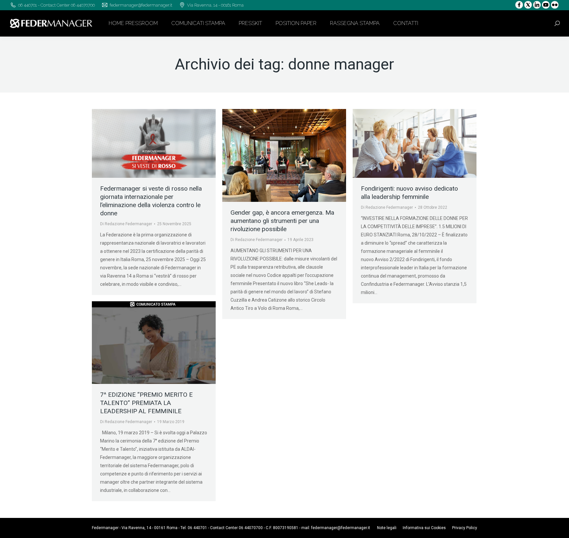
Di (126, 224)
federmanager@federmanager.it (340, 527)
